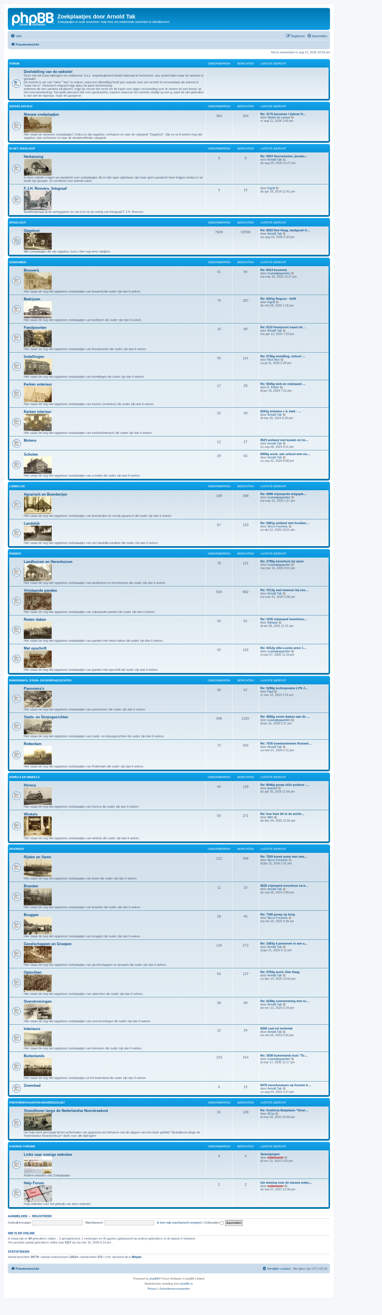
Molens (30, 440)
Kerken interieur (37, 412)
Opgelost (31, 231)
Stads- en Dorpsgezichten (46, 717)
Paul (270, 691)
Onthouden (212, 1222)
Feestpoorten (35, 327)
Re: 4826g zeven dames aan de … (285, 716)
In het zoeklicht (22, 148)
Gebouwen (17, 262)
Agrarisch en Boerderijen (45, 494)
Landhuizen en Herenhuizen (48, 562)
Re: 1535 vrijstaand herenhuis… (283, 619)
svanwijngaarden (278, 273)
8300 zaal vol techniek (276, 1028)
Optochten (33, 972)
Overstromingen (38, 1001)
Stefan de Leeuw (278, 117)
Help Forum (34, 1183)
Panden (15, 553)
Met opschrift (35, 648)
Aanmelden (17, 1216)
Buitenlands (34, 1056)
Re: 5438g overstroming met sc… (284, 1001)
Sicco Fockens (277, 526)
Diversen (16, 848)
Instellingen (34, 357)
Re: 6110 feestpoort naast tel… (282, 327)
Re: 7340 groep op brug (277, 914)
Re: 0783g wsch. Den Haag (280, 972)
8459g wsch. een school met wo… (285, 454)
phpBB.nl (186, 1283)
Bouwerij (31, 270)
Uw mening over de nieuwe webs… (286, 1182)
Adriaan (272, 622)
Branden (31, 886)
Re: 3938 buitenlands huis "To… (284, 1055)
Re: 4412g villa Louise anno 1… (283, 648)
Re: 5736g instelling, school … (282, 356)
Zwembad (32, 1085)
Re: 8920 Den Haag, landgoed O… (285, 230)
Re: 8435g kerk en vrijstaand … (283, 384)
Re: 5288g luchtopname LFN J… (284, 688)
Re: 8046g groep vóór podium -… (284, 784)
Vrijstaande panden (40, 590)
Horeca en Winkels (24, 777)
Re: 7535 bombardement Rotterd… (286, 743)
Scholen (31, 454)
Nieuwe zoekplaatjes (41, 114)
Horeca (30, 785)
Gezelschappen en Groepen (48, 944)
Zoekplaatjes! (20, 106)
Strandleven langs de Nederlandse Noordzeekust (66, 1111)
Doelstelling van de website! (48, 72)
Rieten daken (35, 619)
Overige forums (22, 1146)
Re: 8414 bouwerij (273, 270)
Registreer (42, 1216)
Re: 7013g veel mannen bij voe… (284, 590)
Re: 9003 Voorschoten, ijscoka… (284, 156)
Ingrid (271, 188)
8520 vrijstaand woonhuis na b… (284, 885)
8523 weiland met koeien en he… (284, 440)
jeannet (272, 788)
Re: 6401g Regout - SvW (278, 298)
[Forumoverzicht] (33, 18)
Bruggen (31, 915)
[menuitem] (16, 36)
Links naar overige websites (48, 1154)
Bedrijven (32, 299)
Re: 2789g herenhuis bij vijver (282, 561)
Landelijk (17, 486)
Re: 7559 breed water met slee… (283, 856)
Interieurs (32, 1029)
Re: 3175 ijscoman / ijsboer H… (283, 114)
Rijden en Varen (37, 857)
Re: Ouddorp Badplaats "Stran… (284, 1110)
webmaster (275, 1157)
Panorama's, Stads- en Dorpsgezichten (40, 680)
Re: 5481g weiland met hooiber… (284, 523)
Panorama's (34, 688)
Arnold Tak (274, 159)
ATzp (270, 1113)
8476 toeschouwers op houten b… (285, 1085)
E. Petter (273, 387)
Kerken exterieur (38, 384)
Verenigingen (270, 1154)
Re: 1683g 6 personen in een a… (284, 943)
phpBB (154, 1278)
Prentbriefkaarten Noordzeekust (37, 1102)
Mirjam (137, 1257)
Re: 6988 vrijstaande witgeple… (283, 494)
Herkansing (33, 156)
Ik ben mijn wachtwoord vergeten (179, 1222)
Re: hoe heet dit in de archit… (282, 813)
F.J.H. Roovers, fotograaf (45, 188)
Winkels (30, 814)
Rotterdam (33, 744)
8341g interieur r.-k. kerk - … (280, 411)
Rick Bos (273, 359)
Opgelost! (17, 222)
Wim (270, 817)
